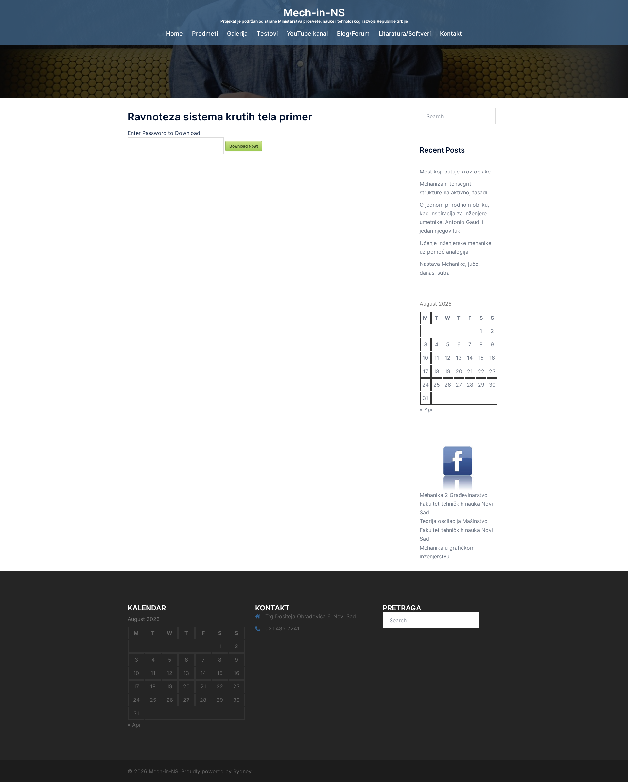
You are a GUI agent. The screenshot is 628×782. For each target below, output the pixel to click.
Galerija (237, 33)
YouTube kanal (307, 33)
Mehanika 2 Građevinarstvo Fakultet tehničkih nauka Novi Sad (456, 504)
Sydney (242, 771)
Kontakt (451, 33)
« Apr (426, 409)
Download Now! (243, 146)
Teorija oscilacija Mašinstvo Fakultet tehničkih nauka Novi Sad (456, 530)
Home (174, 33)
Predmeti (205, 33)
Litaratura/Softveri (405, 33)
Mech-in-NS (314, 12)
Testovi (267, 33)
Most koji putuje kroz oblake (455, 171)
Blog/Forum (353, 33)
